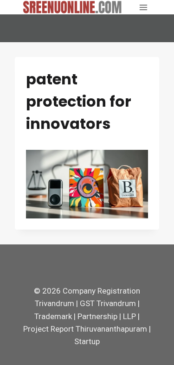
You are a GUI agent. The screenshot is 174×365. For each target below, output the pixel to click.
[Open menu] (143, 7)
